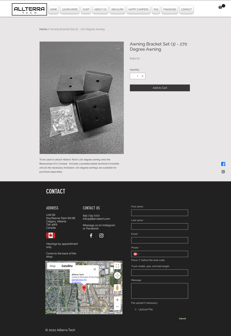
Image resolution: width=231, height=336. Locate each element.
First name (137, 206)
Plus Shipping (137, 63)
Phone (135, 247)
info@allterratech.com (96, 218)
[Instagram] (101, 235)
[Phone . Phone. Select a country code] (136, 254)
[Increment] (143, 76)
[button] (221, 6)
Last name (137, 220)
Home (43, 29)
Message (136, 280)
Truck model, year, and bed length (150, 266)
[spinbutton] (138, 76)
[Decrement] (132, 76)
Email (135, 234)
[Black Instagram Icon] (223, 172)
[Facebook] (223, 164)
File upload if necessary (144, 303)
